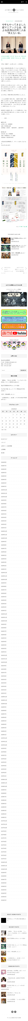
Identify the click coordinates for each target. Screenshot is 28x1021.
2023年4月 (3, 600)
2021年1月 (3, 693)
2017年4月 (3, 848)
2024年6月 (3, 552)
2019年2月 (3, 772)
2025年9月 (3, 500)
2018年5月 (3, 803)
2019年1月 (3, 776)
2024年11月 (4, 534)
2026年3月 (3, 479)
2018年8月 (3, 793)
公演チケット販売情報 (6, 446)
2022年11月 (4, 617)
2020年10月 (4, 703)
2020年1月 (3, 734)
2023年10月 (4, 579)
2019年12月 (4, 738)
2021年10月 (4, 662)
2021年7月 (3, 672)
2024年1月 (3, 569)
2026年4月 (3, 476)
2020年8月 (3, 710)
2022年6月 (3, 634)
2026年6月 (3, 469)
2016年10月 (4, 869)
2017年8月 (3, 834)
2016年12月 (4, 862)
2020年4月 (3, 724)
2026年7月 (3, 465)
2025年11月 (4, 493)
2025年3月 (3, 520)
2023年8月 (3, 586)
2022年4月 (3, 641)
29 (13, 427)
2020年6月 (3, 717)
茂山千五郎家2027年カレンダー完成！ (18, 239)
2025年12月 (4, 489)
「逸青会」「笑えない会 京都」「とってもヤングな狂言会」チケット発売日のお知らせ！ (17, 933)
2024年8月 (3, 545)
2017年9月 (3, 831)
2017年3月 (3, 851)
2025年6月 (3, 510)
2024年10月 (4, 538)
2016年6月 (3, 883)
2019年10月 (4, 745)
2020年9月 (3, 707)
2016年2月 (3, 896)
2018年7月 (3, 796)
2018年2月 (3, 814)
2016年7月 (3, 879)
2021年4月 (3, 683)
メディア (3, 442)
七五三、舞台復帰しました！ (18, 253)
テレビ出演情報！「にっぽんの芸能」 (16, 999)
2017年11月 (4, 824)
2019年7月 (3, 755)
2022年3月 (3, 645)
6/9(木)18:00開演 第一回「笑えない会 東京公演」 (14, 56)
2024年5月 (3, 555)
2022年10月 (4, 620)
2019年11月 (4, 741)
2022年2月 (3, 648)
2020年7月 (3, 714)
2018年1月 (3, 817)
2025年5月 (3, 514)
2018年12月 (4, 779)
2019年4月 (3, 765)
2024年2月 (3, 565)
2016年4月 (3, 889)
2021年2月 (3, 689)
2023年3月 (3, 603)
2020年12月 (4, 696)
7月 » (5, 429)
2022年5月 (3, 638)
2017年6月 (3, 841)
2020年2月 (3, 731)
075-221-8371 (7, 364)
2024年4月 (3, 558)
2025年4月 (3, 517)
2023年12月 (4, 572)
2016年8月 (3, 876)
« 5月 (2, 429)
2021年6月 (3, 676)
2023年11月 (4, 576)
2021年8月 (3, 669)
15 (13, 421)
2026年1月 (3, 486)
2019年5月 (3, 762)
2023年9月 (3, 583)
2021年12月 (4, 655)
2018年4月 (3, 807)
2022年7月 (3, 631)
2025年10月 (4, 496)
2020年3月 (3, 727)
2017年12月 (4, 820)
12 (2, 421)
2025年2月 (3, 524)
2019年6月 (3, 758)
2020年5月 (3, 720)
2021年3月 (3, 686)
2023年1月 (3, 610)
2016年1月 (3, 900)
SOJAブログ (9, 21)
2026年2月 (3, 483)
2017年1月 (3, 858)
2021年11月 (4, 658)
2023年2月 (3, 607)
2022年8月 (3, 627)
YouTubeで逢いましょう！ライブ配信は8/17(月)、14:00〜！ (18, 246)
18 (24, 421)
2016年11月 (4, 865)
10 (20, 417)
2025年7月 (3, 507)
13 (6, 421)
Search (23, 370)
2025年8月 (3, 503)
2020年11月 (4, 700)
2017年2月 (3, 855)
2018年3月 (3, 810)
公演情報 (3, 449)
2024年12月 (4, 531)
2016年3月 (3, 893)
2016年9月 (3, 872)
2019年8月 (3, 751)
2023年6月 (3, 593)
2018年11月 (4, 783)
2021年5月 (3, 679)
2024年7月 (3, 548)
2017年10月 (4, 827)
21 (9, 424)
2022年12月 (4, 614)
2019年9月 (3, 748)
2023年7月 (3, 589)
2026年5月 (3, 472)
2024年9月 (3, 541)
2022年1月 (3, 652)
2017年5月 (3, 845)
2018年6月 (3, 800)
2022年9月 (3, 624)
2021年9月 (3, 665)
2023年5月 (3, 596)
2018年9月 (3, 789)
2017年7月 (3, 838)
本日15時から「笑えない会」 (14, 993)
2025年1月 (3, 527)
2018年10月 (4, 786)
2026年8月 (3, 462)
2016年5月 (3, 886)
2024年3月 (3, 562)
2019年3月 (3, 769)
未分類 (2, 452)
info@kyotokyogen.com (10, 362)
